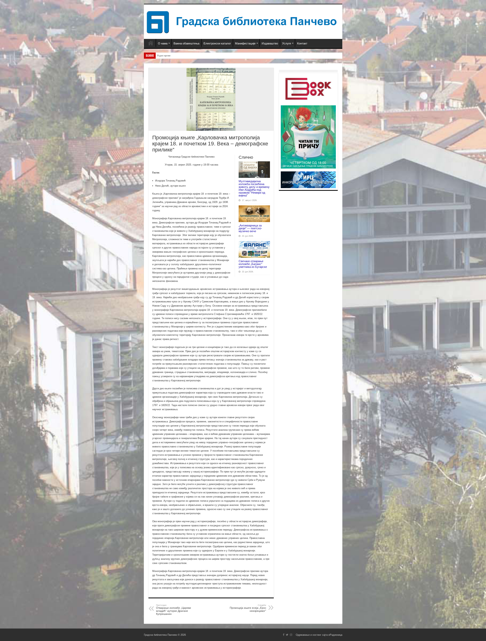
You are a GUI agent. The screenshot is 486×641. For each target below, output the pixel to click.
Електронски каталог (217, 43)
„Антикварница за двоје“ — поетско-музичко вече (250, 228)
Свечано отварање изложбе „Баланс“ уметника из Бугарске (253, 263)
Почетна (151, 43)
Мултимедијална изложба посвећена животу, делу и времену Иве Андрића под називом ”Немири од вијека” (254, 188)
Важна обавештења (186, 43)
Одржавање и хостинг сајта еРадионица (319, 634)
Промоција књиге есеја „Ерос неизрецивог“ (248, 608)
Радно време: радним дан (170, 55)
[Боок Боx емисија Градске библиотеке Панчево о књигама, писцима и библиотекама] (308, 88)
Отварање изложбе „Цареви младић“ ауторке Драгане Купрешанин (173, 609)
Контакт (302, 43)
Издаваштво (270, 43)
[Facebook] (283, 634)
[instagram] (291, 634)
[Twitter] (287, 634)
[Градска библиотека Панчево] (243, 21)
